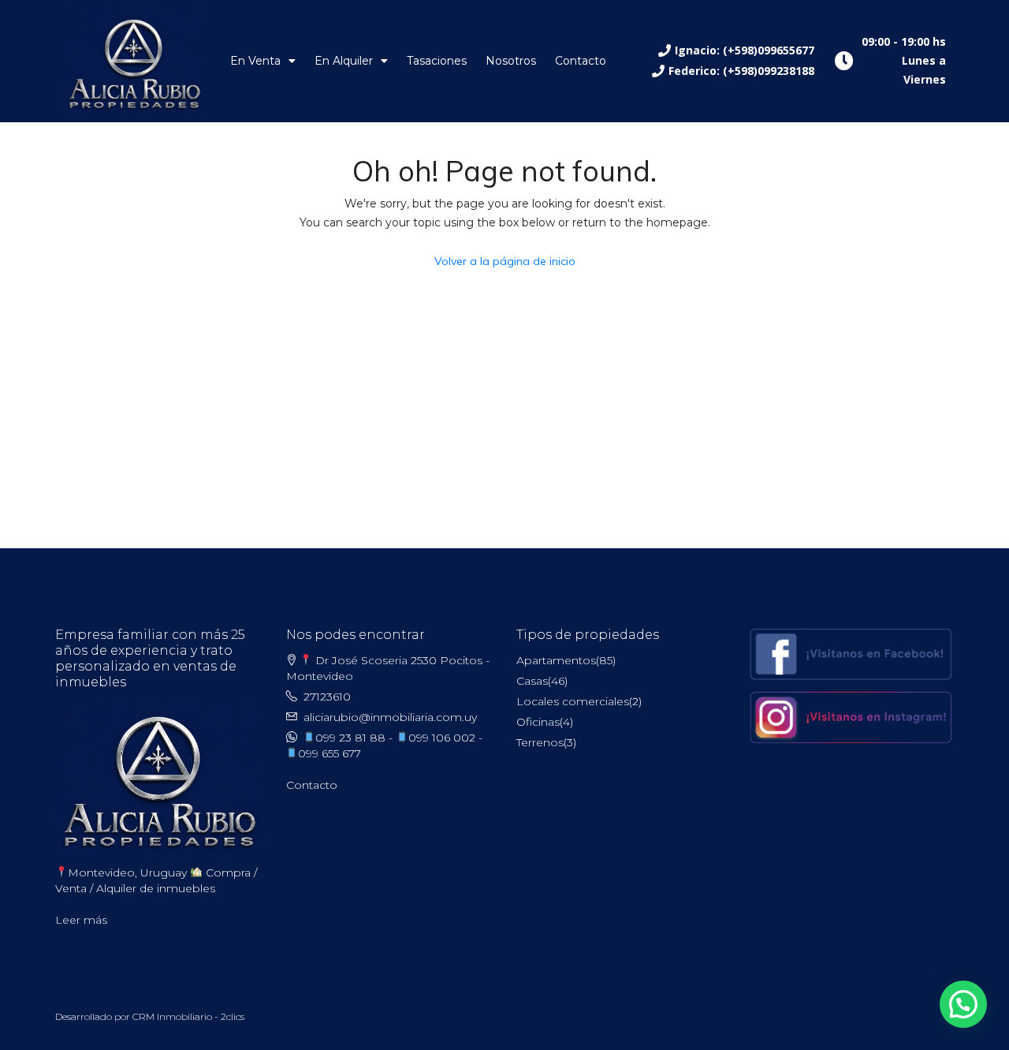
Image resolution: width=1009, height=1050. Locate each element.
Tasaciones (437, 61)
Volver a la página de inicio (504, 261)
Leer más (81, 920)
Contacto (580, 61)
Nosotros (511, 61)
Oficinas (538, 722)
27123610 (327, 696)
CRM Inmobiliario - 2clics (188, 1016)
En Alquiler (344, 61)
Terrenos (540, 742)
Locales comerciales (572, 701)
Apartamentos (556, 660)
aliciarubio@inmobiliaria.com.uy (390, 717)
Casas (532, 681)
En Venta (255, 61)
